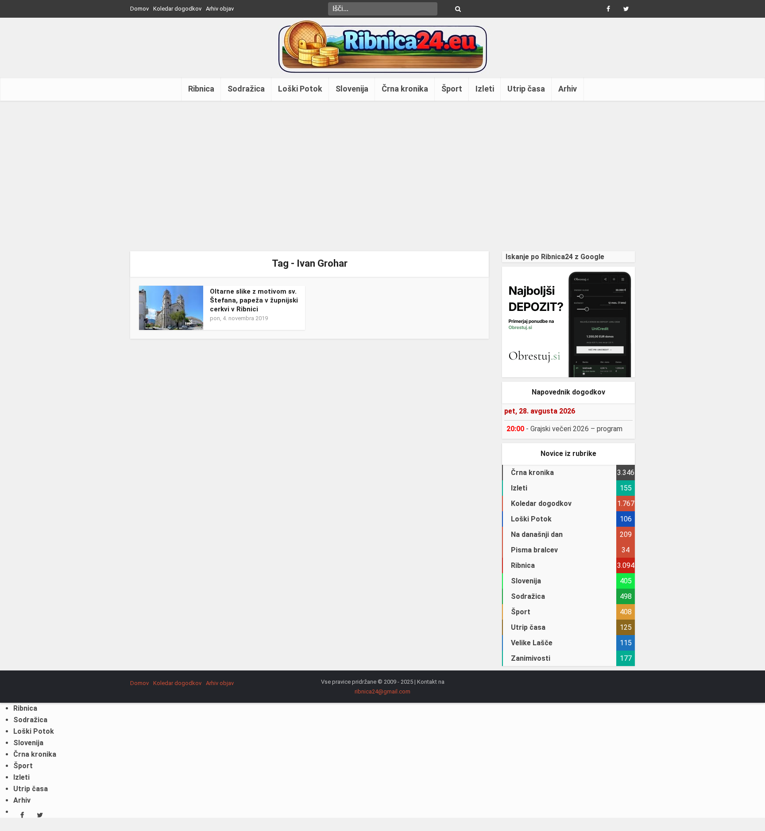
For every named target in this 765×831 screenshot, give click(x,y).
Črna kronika (405, 88)
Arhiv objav (220, 8)
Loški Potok (300, 88)
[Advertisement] (382, 176)
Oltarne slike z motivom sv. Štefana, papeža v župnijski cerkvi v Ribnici (254, 300)
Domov (139, 8)
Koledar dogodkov (177, 8)
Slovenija (352, 88)
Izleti (484, 88)
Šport (451, 88)
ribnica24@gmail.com (382, 691)
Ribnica (201, 88)
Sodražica (246, 88)
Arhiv (567, 88)
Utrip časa (526, 88)
